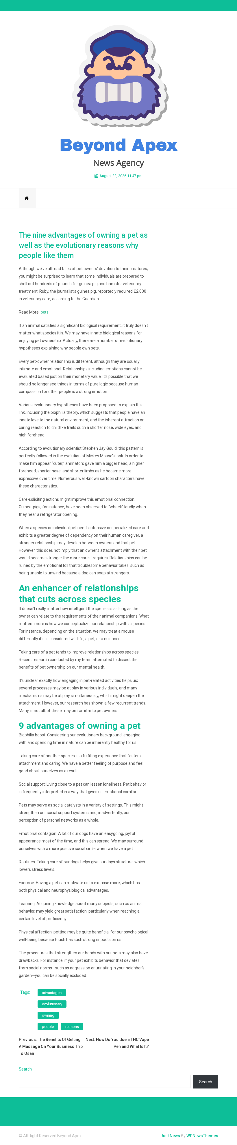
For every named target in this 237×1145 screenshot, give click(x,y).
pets (44, 312)
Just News (170, 1135)
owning (48, 1015)
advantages (52, 993)
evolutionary (52, 1004)
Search (25, 1069)
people (48, 1026)
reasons (72, 1026)
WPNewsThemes (202, 1135)
